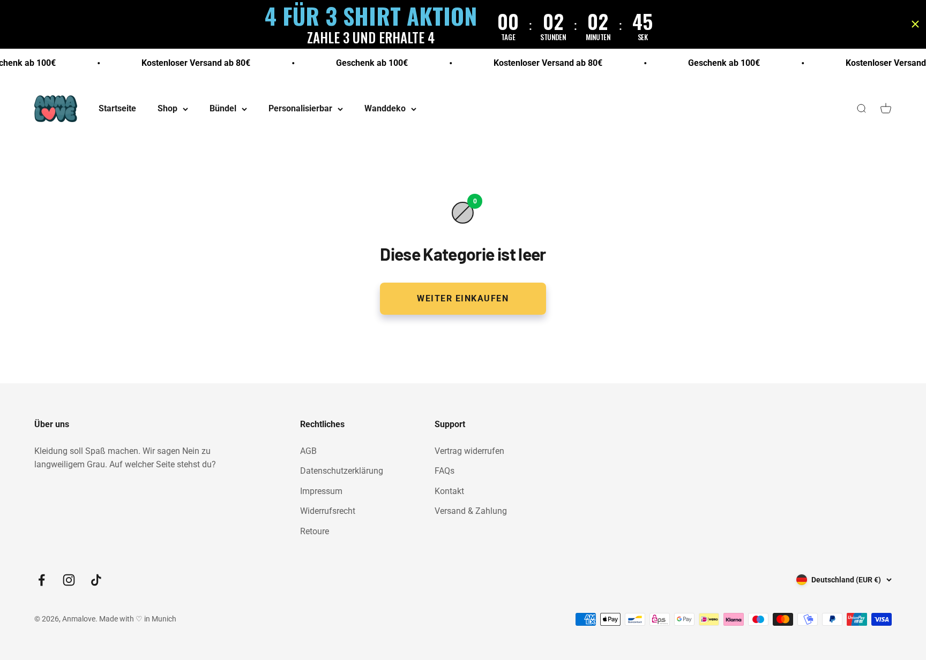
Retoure (314, 531)
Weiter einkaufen (463, 298)
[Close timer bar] (915, 24)
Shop (167, 109)
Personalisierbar (300, 109)
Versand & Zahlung (471, 511)
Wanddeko (385, 109)
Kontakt (449, 491)
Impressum (321, 491)
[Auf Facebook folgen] (41, 580)
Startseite (117, 109)
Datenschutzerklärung (341, 471)
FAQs (444, 471)
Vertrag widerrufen (469, 451)
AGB (308, 451)
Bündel (223, 109)
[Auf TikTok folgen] (96, 580)
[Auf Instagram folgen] (69, 580)
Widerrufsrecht (327, 511)
